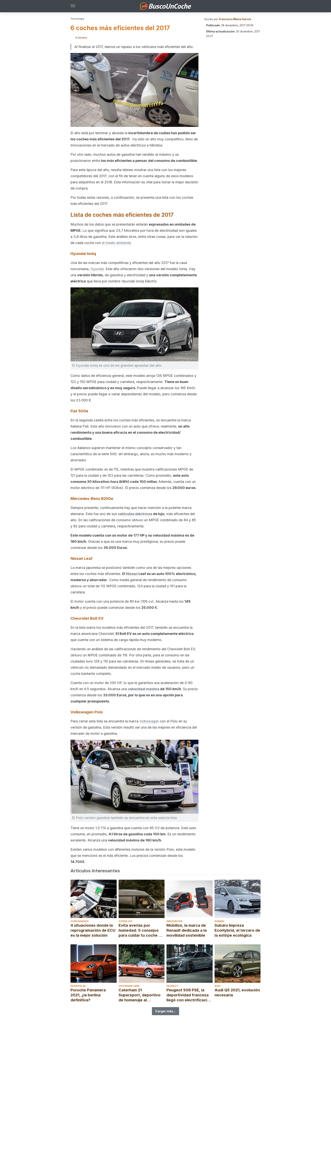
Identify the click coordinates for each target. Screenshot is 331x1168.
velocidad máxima (143, 689)
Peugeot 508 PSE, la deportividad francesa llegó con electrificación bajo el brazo (189, 995)
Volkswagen (149, 721)
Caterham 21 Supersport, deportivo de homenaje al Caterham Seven (140, 995)
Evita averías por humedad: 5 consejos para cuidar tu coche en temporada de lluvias (141, 930)
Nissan (132, 574)
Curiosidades (79, 921)
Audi (217, 985)
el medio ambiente (116, 243)
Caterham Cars (129, 985)
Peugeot (172, 985)
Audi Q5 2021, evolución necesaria (237, 992)
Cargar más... (165, 1011)
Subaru (219, 921)
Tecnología (77, 18)
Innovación (174, 921)
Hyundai (97, 269)
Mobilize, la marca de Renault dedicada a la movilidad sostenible (186, 930)
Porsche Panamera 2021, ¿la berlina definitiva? (88, 995)
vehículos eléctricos (135, 514)
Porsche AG (78, 985)
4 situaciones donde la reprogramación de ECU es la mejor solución (92, 930)
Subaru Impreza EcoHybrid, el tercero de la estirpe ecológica (237, 930)
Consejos (125, 921)
